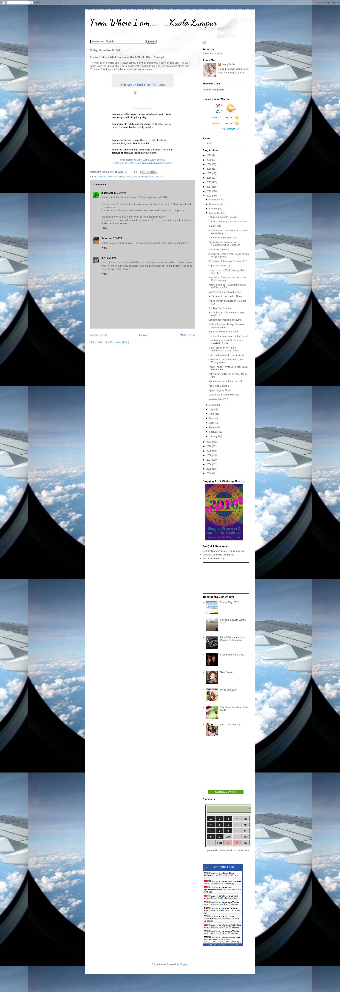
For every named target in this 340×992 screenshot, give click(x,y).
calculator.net (243, 850)
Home (143, 335)
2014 (209, 187)
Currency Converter (225, 792)
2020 (209, 160)
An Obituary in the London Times (225, 296)
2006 (209, 464)
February (214, 432)
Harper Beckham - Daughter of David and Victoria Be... (227, 286)
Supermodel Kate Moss (232, 654)
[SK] (103, 257)
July (211, 409)
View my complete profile (231, 72)
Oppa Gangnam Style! (219, 390)
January (213, 436)
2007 (209, 459)
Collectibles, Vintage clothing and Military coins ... (225, 361)
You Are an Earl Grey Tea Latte (143, 84)
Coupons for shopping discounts (224, 319)
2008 (209, 455)
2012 (209, 195)
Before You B (216, 898)
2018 (209, 168)
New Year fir (216, 933)
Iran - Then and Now (230, 724)
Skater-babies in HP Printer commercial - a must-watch (223, 349)
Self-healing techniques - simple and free (224, 551)
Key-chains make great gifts (222, 237)
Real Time (222, 945)
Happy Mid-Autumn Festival (222, 217)
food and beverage (107, 176)
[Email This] (141, 172)
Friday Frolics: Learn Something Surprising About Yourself (142, 163)
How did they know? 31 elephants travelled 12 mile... (225, 342)
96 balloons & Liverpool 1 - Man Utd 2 (227, 261)
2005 (209, 469)
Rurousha (106, 238)
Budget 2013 (214, 226)
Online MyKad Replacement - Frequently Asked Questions (224, 243)
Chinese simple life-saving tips (218, 554)
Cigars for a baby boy (219, 265)
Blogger (183, 964)
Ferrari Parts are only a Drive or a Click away (232, 639)
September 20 (217, 883)
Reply (104, 228)
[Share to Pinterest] (155, 172)
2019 (209, 164)
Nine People (226, 672)
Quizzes (159, 176)
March (212, 427)
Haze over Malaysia (218, 385)
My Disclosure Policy (214, 558)
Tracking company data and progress (227, 221)
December (214, 199)
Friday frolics (125, 176)
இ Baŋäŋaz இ (108, 193)
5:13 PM (117, 238)
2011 (209, 442)
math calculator (226, 850)
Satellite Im (225, 875)
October (213, 208)
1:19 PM (121, 193)
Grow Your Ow (227, 919)
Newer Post (98, 335)
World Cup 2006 (228, 689)
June (212, 413)
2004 (209, 473)
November (214, 204)
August (213, 405)
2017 (209, 173)
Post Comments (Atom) (117, 342)
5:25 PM (111, 257)
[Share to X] (148, 172)
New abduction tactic (219, 249)
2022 (209, 155)
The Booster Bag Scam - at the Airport (228, 336)
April (212, 422)
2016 (209, 177)
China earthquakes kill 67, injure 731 (227, 355)
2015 (209, 182)
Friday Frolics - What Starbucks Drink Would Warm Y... (227, 232)
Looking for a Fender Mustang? (224, 394)
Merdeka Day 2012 (218, 399)
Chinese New (217, 904)
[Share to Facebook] (152, 172)
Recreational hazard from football (225, 381)
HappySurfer (228, 64)
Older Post (187, 335)
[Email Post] (135, 171)
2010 (209, 446)
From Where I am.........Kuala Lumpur (153, 22)
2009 (209, 451)
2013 (209, 191)
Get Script (212, 945)
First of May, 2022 (229, 602)
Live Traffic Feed (223, 867)
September (215, 213)
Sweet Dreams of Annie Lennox (224, 292)
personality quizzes (143, 176)
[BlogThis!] (145, 172)
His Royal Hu (229, 890)
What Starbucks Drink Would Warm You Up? (142, 159)
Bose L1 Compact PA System (223, 331)
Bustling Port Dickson (219, 308)
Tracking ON (233, 945)
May (211, 418)
